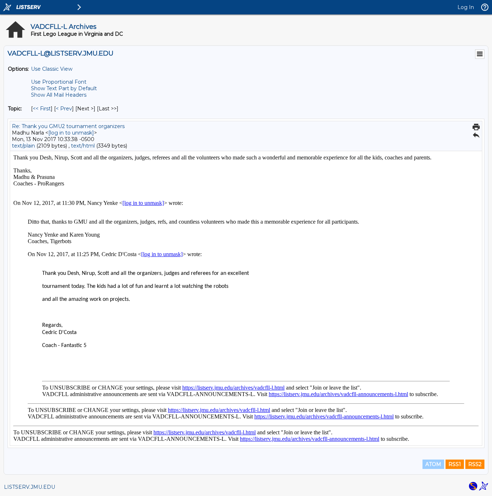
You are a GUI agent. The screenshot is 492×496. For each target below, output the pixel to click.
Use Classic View (51, 69)
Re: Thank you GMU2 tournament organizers (68, 126)
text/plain (23, 145)
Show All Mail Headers (58, 95)
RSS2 (475, 464)
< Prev (64, 108)
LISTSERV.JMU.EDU (29, 487)
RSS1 (454, 464)
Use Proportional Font (58, 82)
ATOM (433, 464)
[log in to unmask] (71, 133)
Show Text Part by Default (64, 88)
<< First (42, 108)
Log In (465, 7)
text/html (83, 145)
